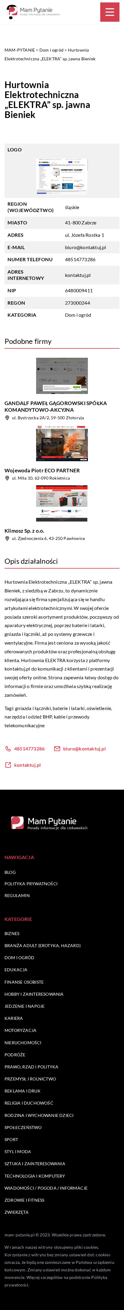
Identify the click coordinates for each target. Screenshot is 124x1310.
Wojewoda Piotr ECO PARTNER (42, 470)
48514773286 (80, 259)
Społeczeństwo (23, 1127)
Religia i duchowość (29, 1102)
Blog (10, 872)
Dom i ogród (78, 315)
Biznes (12, 933)
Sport (11, 1139)
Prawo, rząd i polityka (31, 1066)
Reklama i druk (23, 1090)
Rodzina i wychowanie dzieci (39, 1115)
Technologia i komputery (35, 1175)
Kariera (14, 1018)
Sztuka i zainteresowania (35, 1163)
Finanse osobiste (24, 982)
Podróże (15, 1054)
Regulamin (17, 895)
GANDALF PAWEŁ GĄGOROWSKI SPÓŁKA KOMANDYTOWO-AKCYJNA (56, 406)
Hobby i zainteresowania (34, 994)
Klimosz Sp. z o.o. (25, 531)
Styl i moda (18, 1151)
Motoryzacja (20, 1030)
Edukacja (16, 969)
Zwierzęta (17, 1212)
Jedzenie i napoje (25, 1006)
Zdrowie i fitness (24, 1200)
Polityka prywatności (31, 883)
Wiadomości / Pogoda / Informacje (46, 1188)
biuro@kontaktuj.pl (85, 247)
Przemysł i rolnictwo (30, 1078)
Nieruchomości (23, 1042)
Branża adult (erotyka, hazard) (43, 945)
